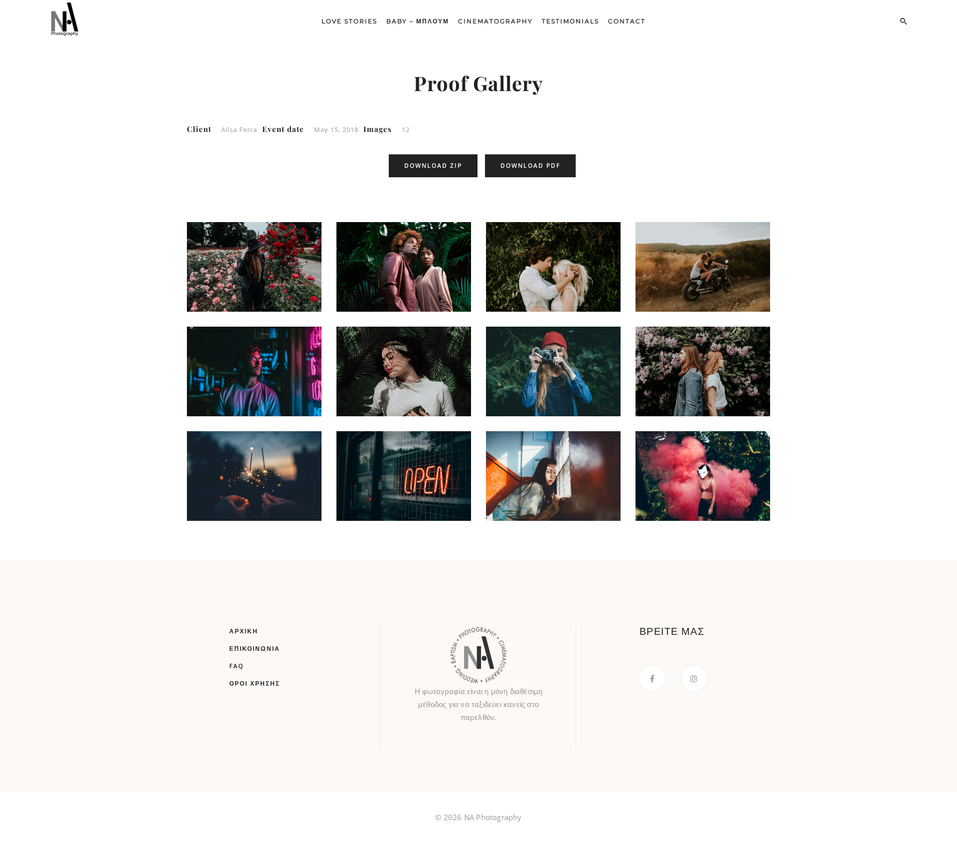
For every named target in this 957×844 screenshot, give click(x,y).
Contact (626, 21)
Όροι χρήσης (254, 683)
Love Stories (349, 21)
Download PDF (530, 165)
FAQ (236, 666)
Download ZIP (433, 165)
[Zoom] (259, 277)
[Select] (210, 235)
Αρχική (243, 631)
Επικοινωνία (254, 648)
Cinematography (495, 21)
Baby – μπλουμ (417, 21)
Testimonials (570, 21)
